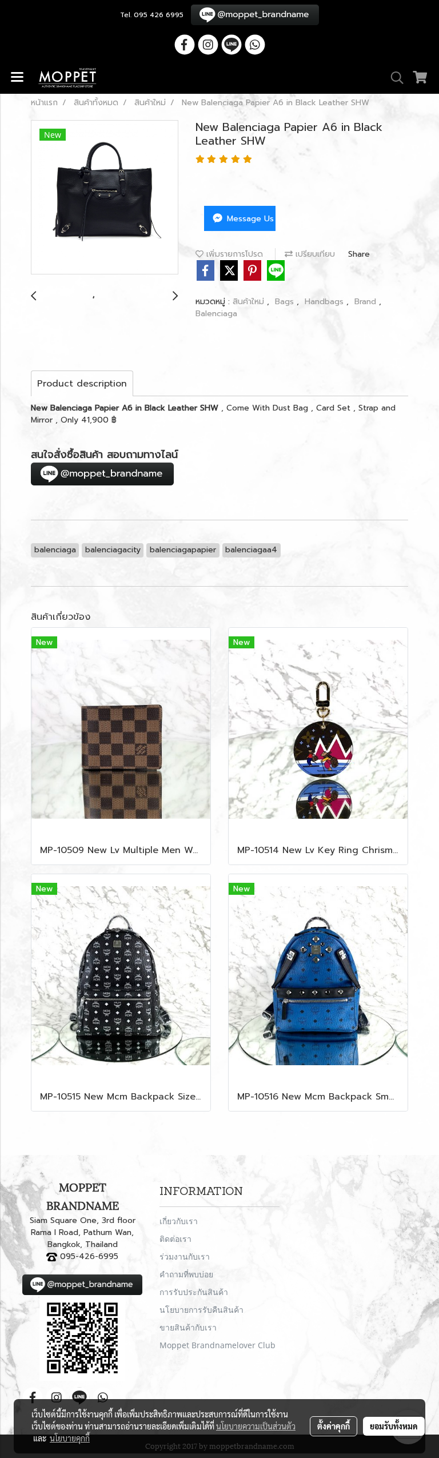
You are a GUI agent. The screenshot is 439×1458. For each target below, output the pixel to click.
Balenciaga (216, 314)
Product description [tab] (82, 384)
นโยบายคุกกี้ (70, 1438)
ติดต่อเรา (175, 1238)
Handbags (325, 302)
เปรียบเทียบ (314, 254)
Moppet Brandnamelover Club (217, 1345)
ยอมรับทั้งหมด (394, 1426)
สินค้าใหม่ (250, 302)
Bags (286, 302)
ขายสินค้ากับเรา (188, 1327)
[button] (393, 77)
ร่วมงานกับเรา (184, 1256)
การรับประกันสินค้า (193, 1291)
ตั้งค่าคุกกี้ (333, 1426)
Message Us (249, 219)
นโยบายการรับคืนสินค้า (201, 1309)
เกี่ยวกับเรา (178, 1221)
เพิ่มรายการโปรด (233, 254)
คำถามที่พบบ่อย (186, 1274)
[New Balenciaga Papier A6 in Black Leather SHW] (104, 198)
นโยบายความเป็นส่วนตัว (256, 1426)
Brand (366, 302)
